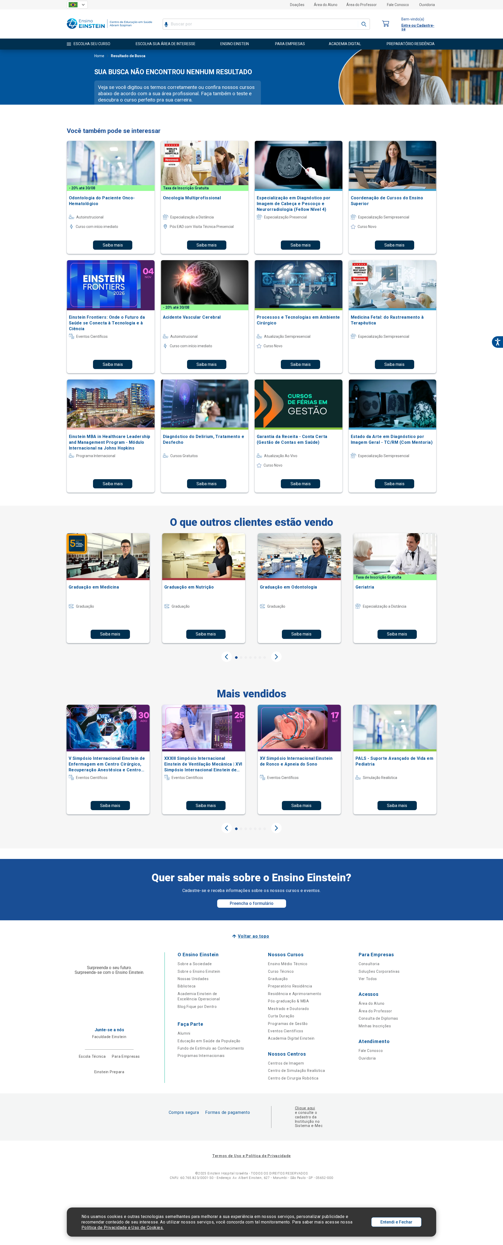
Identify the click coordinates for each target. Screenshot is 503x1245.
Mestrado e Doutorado (288, 1009)
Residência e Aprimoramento (294, 994)
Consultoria (369, 964)
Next (276, 656)
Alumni (184, 1033)
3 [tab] (245, 657)
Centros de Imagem (286, 1063)
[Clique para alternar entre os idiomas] (77, 5)
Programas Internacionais (201, 1056)
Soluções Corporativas (379, 971)
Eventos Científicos (285, 1031)
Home (99, 56)
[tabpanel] (108, 588)
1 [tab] (236, 657)
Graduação (278, 979)
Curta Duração (281, 1016)
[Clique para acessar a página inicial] (109, 30)
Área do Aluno (325, 5)
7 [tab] (264, 657)
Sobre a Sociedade (195, 964)
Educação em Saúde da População (209, 1041)
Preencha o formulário (252, 903)
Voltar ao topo (253, 936)
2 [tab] (241, 657)
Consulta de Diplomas (378, 1018)
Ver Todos (368, 979)
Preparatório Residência (290, 986)
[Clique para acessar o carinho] (385, 24)
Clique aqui (305, 1108)
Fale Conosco (398, 5)
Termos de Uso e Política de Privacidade (251, 1156)
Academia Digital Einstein (291, 1038)
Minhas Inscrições (375, 1026)
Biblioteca (187, 986)
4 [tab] (250, 657)
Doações (297, 5)
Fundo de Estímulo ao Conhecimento (211, 1048)
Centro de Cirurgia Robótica (293, 1078)
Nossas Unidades (193, 979)
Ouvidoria (427, 5)
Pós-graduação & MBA (288, 1001)
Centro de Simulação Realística (296, 1070)
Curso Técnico (281, 971)
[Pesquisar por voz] (166, 24)
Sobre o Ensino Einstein (199, 971)
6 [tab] (260, 657)
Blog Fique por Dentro (197, 1006)
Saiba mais (113, 245)
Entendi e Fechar (396, 1222)
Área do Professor (361, 5)
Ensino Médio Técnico (287, 964)
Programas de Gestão (288, 1024)
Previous (226, 656)
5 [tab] (255, 657)
